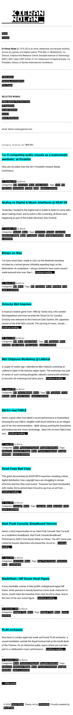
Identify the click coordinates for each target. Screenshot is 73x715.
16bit (57, 185)
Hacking (17, 232)
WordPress (9, 708)
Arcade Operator (9, 110)
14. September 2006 (10, 660)
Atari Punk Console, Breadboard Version (29, 523)
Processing (32, 235)
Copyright (18, 506)
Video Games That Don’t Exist (16, 101)
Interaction (60, 232)
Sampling (57, 506)
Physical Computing (29, 447)
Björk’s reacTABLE (14, 410)
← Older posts (9, 683)
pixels (36, 188)
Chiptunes (40, 286)
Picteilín (28, 188)
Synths (41, 235)
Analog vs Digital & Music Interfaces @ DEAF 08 (34, 202)
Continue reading (45, 272)
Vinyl (64, 286)
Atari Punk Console (46, 561)
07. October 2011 (9, 181)
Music (31, 185)
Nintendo (56, 286)
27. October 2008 (9, 228)
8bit (15, 185)
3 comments (15, 564)
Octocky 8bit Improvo (17, 304)
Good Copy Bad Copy (16, 468)
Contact (5, 37)
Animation (23, 185)
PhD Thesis (7, 85)
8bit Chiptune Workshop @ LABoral (26, 359)
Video (66, 506)
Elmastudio (43, 704)
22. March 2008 (8, 283)
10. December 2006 (10, 609)
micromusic (18, 188)
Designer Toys (19, 612)
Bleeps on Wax (12, 253)
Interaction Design (10, 235)
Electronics (40, 232)
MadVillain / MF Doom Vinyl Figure (25, 578)
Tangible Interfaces (55, 235)
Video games (31, 345)
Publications (8, 77)
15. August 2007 (9, 389)
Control (5, 114)
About (5, 33)
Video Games (41, 185)
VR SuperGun (8, 106)
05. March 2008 (8, 338)
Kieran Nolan (17, 704)
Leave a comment (48, 188)
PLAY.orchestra (12, 630)
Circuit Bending (25, 392)
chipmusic (7, 188)
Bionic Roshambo (10, 118)
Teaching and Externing (13, 81)
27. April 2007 (8, 558)
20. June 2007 (8, 503)
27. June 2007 (8, 444)
